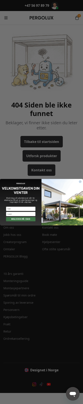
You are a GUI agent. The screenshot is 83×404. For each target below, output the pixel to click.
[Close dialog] (80, 181)
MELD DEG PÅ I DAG (20, 219)
